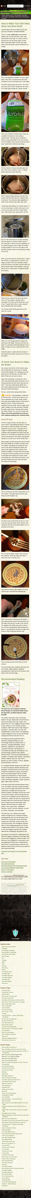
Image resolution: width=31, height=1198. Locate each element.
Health (3, 969)
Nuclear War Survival (7, 992)
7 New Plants (5, 1153)
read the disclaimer (12, 885)
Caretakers (5, 1185)
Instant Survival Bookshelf (9, 1093)
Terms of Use (20, 884)
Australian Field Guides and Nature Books (13, 1000)
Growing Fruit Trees (7, 1151)
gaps (10, 879)
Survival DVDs (6, 1145)
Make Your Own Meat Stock (9, 1118)
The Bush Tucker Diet (8, 998)
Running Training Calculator (9, 1077)
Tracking (4, 966)
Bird (6, 1056)
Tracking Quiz (5, 1064)
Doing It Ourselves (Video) (9, 1128)
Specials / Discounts (7, 1083)
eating (5, 879)
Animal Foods (5, 956)
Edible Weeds (5, 994)
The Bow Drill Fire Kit (7, 1021)
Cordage (4, 960)
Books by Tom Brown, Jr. (8, 1143)
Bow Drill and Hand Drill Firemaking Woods (14, 866)
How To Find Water (7, 1174)
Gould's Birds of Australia (8, 1158)
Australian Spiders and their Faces (11, 1079)
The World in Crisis (7, 971)
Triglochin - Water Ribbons (9, 1184)
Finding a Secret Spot (7, 1089)
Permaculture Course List (9, 1040)
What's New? (10, 15)
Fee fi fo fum (12, 428)
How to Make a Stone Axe (9, 1034)
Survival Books (6, 1030)
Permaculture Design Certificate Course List (13, 1122)
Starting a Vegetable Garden (9, 1038)
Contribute (11, 16)
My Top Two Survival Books (9, 1019)
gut (13, 879)
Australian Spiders (7, 981)
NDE (14, 1056)
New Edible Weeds (7, 1139)
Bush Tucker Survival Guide (9, 996)
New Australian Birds (7, 1160)
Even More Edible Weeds (8, 1137)
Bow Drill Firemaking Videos (9, 1060)
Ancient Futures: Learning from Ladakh (12, 1028)
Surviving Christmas (7, 1162)
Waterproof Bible (6, 1130)
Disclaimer (25, 16)
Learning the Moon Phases (9, 1081)
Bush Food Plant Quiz (8, 1066)
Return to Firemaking (7, 870)
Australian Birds (6, 973)
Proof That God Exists (8, 1176)
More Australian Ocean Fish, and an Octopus (14, 1049)
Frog (9, 1056)
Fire (3, 958)
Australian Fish (6, 979)
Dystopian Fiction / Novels (9, 1113)
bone (2, 876)
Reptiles (15, 1058)
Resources (18, 16)
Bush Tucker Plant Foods (8, 954)
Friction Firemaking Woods (9, 1026)
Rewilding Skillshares (7, 1075)
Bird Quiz (4, 1072)
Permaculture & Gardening (9, 952)
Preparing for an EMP (7, 1095)
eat (2, 879)
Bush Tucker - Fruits (7, 1011)
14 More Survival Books (8, 1147)
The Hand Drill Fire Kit (7, 864)
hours (16, 879)
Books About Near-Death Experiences (12, 1133)
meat (20, 879)
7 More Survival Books (8, 1135)
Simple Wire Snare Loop (8, 1141)
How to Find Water (7, 1005)
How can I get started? (8, 1032)
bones (8, 876)
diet (26, 876)
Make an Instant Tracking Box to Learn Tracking (15, 1062)
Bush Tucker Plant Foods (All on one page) (13, 1002)
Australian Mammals (7, 975)
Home (3, 15)
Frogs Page (8, 1054)
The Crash (5, 16)
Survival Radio (6, 1007)
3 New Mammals (6, 1085)
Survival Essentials (7, 1009)
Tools (3, 964)
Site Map (24, 15)
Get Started (17, 15)
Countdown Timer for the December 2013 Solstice (15, 1120)
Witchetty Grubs (6, 1100)
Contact (4, 18)
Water (3, 962)
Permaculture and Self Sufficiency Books (13, 1168)
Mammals (7, 1058)
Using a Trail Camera (7, 1070)
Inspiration (4, 948)
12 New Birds (5, 1149)
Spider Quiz (5, 1074)
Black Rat (4, 1091)
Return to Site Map (6, 872)
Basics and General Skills (9, 946)
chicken (18, 876)
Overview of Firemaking (8, 862)
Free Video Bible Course (8, 1131)
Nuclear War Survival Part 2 (9, 1047)
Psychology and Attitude (8, 950)
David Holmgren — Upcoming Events (12, 1099)
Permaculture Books (7, 1024)
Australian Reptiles (7, 977)
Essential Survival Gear (8, 1068)
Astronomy (5, 967)
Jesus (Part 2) (5, 1178)
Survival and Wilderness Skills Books (12, 868)
